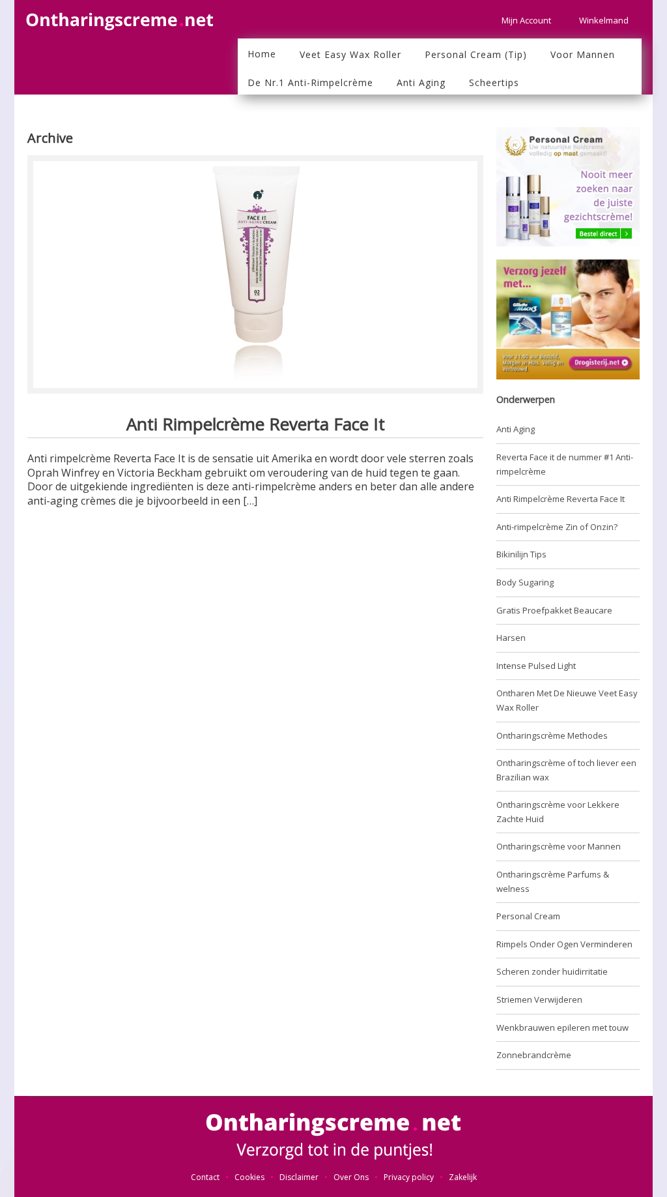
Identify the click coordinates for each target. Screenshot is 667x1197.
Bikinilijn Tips (521, 554)
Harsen (511, 637)
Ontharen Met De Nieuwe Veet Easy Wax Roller (567, 700)
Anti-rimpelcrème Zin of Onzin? (556, 527)
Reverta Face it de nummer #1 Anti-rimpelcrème (564, 464)
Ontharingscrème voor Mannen (558, 846)
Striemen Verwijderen (539, 999)
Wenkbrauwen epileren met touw (562, 1027)
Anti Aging (515, 429)
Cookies (249, 1177)
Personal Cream (528, 916)
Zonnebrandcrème (533, 1055)
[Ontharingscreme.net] (122, 15)
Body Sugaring (525, 582)
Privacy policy (409, 1177)
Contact (205, 1177)
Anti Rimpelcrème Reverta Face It (255, 424)
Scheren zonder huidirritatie (552, 971)
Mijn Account (526, 20)
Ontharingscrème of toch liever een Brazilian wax (566, 770)
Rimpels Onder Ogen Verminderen (564, 944)
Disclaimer (299, 1177)
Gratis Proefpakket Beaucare (554, 610)
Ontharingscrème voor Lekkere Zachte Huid (557, 812)
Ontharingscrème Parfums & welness (552, 881)
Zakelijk (463, 1177)
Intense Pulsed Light (536, 666)
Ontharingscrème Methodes (552, 735)
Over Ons (351, 1177)
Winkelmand (604, 20)
